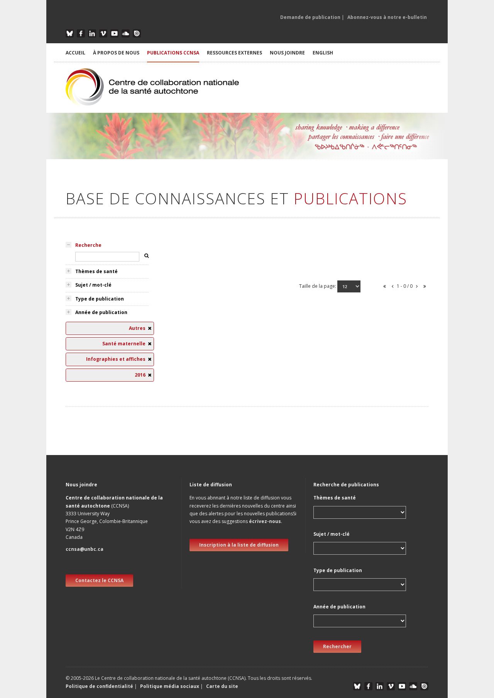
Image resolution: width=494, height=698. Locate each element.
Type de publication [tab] (99, 299)
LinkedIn (92, 33)
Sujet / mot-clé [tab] (93, 285)
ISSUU (137, 33)
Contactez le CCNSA (99, 580)
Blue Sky (70, 33)
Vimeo (103, 33)
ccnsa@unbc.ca (84, 549)
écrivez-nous (265, 521)
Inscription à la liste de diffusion (239, 545)
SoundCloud (126, 33)
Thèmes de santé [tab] (96, 271)
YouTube (114, 33)
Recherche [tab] (88, 245)
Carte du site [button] (222, 686)
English (323, 52)
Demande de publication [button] (310, 17)
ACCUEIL (75, 52)
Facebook (81, 33)
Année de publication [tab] (101, 312)
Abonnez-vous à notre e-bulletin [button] (387, 17)
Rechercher (337, 646)
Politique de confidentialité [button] (100, 686)
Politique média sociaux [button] (169, 686)
